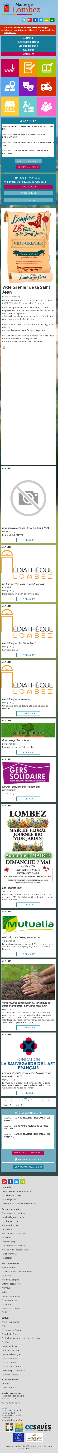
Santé (4, 1312)
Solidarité (6, 1275)
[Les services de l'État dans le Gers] (18, 1437)
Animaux (6, 1288)
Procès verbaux (28, 193)
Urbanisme (7, 1229)
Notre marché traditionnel (14, 1233)
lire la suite (28, 540)
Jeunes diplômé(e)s (11, 1296)
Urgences (6, 1383)
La (28, 38)
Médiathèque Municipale (13, 1370)
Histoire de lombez (10, 1221)
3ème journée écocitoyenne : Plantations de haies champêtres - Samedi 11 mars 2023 (26, 1004)
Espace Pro (33, 1448)
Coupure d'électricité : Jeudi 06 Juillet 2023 (25, 528)
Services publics (9, 1300)
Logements (7, 1304)
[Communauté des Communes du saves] (38, 1427)
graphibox (36, 1446)
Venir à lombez (9, 1387)
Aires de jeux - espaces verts (15, 1250)
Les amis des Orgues (11, 1354)
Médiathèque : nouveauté (16, 699)
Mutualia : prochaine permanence (21, 937)
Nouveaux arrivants (11, 1308)
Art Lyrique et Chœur (12, 1330)
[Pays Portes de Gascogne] (19, 1427)
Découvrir (28, 42)
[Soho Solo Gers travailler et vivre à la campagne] (34, 1437)
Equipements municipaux (14, 1213)
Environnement (9, 1267)
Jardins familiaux (10, 1254)
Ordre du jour (28, 187)
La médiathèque (9, 1241)
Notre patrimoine (10, 1225)
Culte (4, 1292)
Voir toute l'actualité (28, 161)
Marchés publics (9, 1199)
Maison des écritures (11, 1366)
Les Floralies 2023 (12, 887)
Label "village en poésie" (13, 1217)
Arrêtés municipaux (28, 167)
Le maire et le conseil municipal (17, 1191)
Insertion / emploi (10, 1280)
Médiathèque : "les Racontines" (19, 643)
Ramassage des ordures (15, 740)
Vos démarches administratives (17, 1271)
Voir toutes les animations (28, 1153)
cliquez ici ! (10, 32)
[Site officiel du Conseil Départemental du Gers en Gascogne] (9, 1431)
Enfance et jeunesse (11, 1284)
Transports (7, 1258)
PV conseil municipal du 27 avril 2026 (25, 182)
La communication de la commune (18, 1203)
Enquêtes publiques (11, 1195)
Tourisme (6, 1237)
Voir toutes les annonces (28, 1167)
